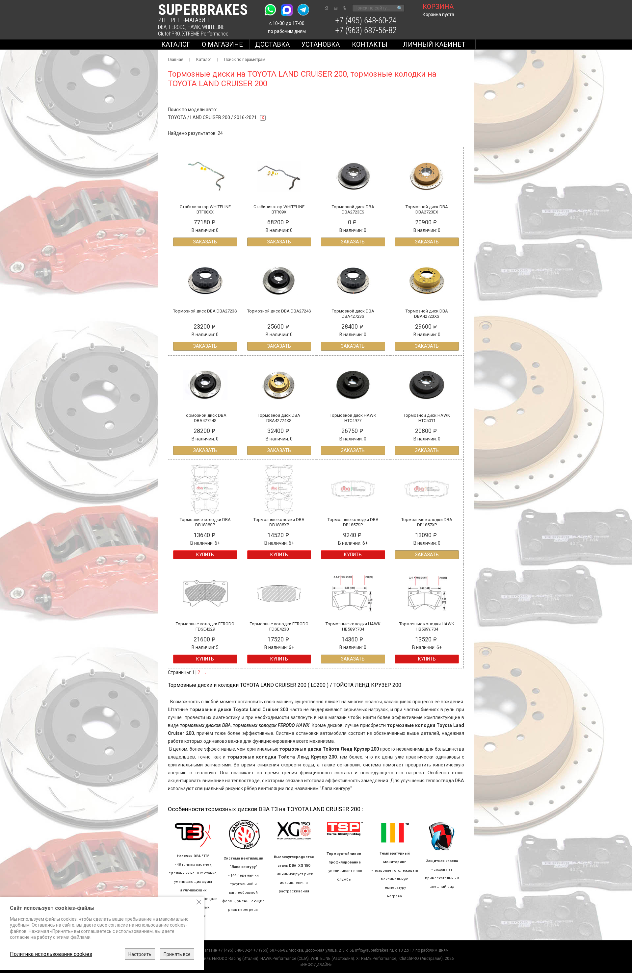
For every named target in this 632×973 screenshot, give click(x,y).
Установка (320, 44)
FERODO (177, 27)
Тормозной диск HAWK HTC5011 (427, 418)
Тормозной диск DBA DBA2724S (279, 311)
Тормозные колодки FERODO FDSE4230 (279, 626)
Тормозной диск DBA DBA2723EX (427, 209)
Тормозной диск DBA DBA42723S (353, 314)
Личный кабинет (434, 44)
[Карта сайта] (344, 8)
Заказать (205, 241)
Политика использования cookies (51, 954)
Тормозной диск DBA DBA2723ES (353, 209)
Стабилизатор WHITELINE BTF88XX (205, 209)
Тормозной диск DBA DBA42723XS (427, 314)
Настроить (139, 954)
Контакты (369, 44)
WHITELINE (213, 27)
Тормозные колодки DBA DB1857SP (353, 522)
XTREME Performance (205, 34)
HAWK (194, 27)
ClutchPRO (169, 34)
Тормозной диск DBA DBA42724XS (279, 418)
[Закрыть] (199, 902)
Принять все (177, 954)
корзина (438, 6)
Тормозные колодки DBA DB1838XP (278, 522)
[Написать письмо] (335, 8)
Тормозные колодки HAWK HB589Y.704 (426, 626)
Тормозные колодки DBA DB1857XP (426, 522)
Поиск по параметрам (244, 59)
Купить (205, 554)
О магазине (222, 44)
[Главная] (326, 8)
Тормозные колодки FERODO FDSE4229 (205, 626)
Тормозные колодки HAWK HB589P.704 (353, 626)
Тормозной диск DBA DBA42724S (205, 418)
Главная (175, 59)
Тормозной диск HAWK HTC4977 (353, 418)
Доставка (272, 44)
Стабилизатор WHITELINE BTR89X (278, 209)
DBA (162, 27)
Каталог (175, 44)
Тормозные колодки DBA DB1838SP (205, 522)
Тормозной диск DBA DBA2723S (205, 311)
